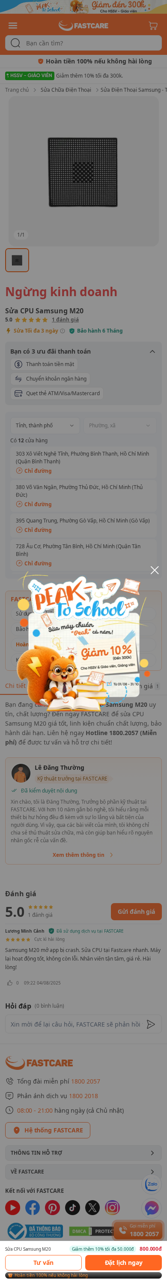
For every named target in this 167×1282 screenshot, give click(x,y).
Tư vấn (43, 1262)
